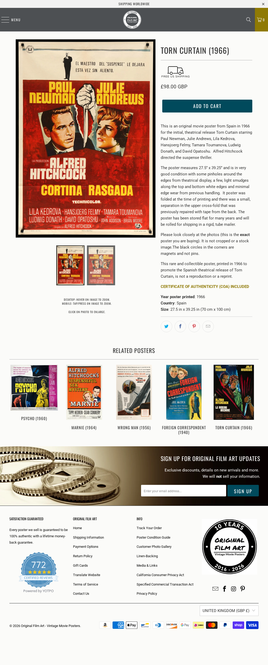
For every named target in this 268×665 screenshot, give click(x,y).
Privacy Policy (147, 594)
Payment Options (85, 547)
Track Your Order (149, 528)
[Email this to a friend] (208, 326)
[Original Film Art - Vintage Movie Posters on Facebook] (225, 589)
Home (77, 528)
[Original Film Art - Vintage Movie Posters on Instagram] (234, 589)
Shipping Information (88, 537)
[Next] (253, 400)
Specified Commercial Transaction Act (165, 584)
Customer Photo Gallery (154, 547)
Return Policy (82, 556)
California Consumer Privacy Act (160, 575)
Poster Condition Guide (153, 537)
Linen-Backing (147, 556)
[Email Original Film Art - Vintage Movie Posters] (216, 589)
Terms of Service (85, 584)
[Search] (249, 19)
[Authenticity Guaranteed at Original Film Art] (9, 597)
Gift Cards (80, 565)
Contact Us (81, 594)
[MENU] (2, 19)
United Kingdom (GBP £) (226, 610)
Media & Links (147, 565)
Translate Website (86, 575)
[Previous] (15, 400)
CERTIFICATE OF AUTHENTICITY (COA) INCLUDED (205, 286)
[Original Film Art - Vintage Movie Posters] (132, 19)
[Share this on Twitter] (166, 326)
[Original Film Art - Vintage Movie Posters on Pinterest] (243, 589)
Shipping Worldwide (134, 4)
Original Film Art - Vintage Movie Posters (50, 626)
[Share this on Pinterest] (194, 326)
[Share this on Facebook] (180, 326)
